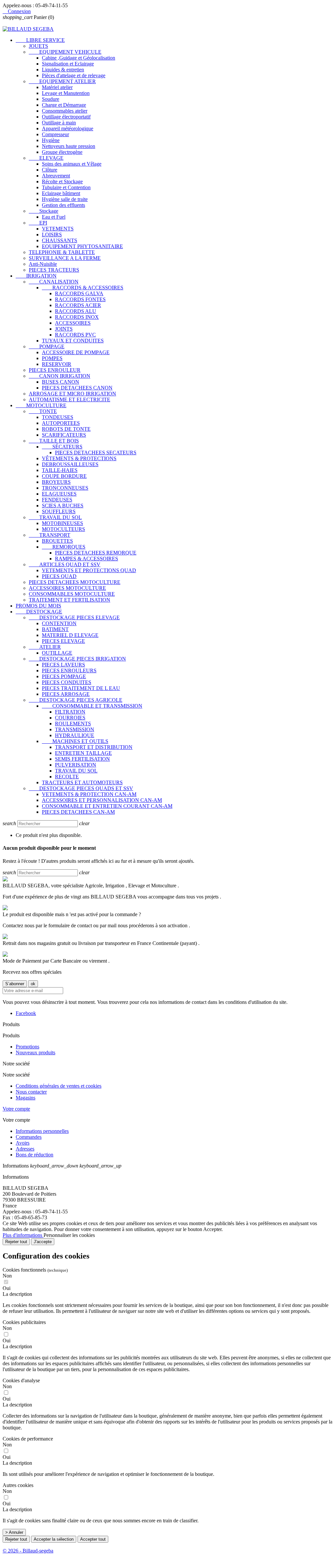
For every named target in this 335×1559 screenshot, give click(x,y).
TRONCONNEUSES (65, 488)
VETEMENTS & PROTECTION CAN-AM (89, 794)
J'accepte (43, 1241)
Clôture (49, 169)
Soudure (50, 99)
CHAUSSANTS (59, 240)
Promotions (27, 1046)
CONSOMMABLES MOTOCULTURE (72, 594)
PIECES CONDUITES (66, 682)
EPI (38, 223)
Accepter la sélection (54, 1539)
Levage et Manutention (66, 93)
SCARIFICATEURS (64, 435)
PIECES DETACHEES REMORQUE (95, 552)
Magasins (25, 1097)
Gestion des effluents (63, 205)
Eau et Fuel (53, 217)
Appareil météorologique (67, 128)
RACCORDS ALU (75, 311)
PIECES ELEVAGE (63, 641)
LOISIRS (52, 234)
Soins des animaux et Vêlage (71, 164)
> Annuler (14, 1532)
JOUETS (38, 46)
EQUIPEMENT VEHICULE (65, 52)
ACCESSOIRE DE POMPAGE (76, 352)
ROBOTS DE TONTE (66, 429)
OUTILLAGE (57, 653)
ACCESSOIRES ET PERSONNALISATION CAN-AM (102, 800)
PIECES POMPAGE (64, 676)
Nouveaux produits (35, 1052)
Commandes (29, 1137)
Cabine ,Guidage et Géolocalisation (78, 58)
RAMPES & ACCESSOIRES (86, 558)
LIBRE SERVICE (40, 40)
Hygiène (51, 140)
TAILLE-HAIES (60, 470)
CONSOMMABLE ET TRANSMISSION (92, 706)
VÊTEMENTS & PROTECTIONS (79, 458)
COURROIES (70, 717)
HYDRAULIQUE (74, 735)
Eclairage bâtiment (61, 193)
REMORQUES (63, 547)
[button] (167, 1294)
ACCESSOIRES (73, 323)
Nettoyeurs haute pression (68, 146)
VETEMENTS (58, 228)
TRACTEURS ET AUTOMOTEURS (82, 782)
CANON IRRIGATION (59, 376)
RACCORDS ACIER (78, 305)
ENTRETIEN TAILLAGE (83, 753)
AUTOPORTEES (61, 423)
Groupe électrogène (62, 152)
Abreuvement (56, 175)
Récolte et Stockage (62, 181)
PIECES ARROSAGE (66, 694)
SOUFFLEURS (59, 511)
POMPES (52, 358)
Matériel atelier (57, 87)
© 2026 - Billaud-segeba (28, 1550)
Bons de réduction (34, 1154)
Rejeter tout (16, 1241)
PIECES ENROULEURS (69, 670)
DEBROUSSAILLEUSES (70, 464)
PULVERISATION (75, 765)
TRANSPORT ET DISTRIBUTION (93, 747)
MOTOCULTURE (41, 405)
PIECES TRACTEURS (54, 270)
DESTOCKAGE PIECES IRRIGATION (77, 659)
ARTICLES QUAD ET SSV (64, 564)
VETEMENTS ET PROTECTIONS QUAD (89, 570)
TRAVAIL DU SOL (55, 517)
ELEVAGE (46, 158)
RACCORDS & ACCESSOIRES (82, 287)
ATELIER (45, 647)
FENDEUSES (57, 499)
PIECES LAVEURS (63, 664)
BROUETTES (57, 541)
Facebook (26, 1013)
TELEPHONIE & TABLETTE (62, 252)
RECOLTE (67, 776)
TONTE (43, 411)
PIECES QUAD (59, 576)
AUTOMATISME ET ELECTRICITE (69, 399)
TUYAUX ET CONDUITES (73, 340)
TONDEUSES (57, 417)
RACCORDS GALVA (79, 293)
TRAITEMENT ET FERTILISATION (69, 600)
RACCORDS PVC (75, 334)
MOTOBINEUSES (62, 523)
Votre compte (16, 1109)
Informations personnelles (42, 1131)
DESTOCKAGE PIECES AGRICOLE (75, 700)
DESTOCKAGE (39, 611)
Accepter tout (93, 1539)
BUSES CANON (60, 382)
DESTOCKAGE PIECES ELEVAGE (74, 617)
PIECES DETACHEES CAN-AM (78, 812)
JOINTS (64, 329)
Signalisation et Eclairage (68, 63)
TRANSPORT (49, 535)
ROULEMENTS (73, 723)
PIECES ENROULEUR (54, 370)
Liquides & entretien (63, 69)
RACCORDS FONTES (80, 299)
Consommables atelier (64, 111)
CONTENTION (59, 623)
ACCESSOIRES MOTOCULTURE (67, 588)
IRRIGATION (36, 276)
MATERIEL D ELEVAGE (70, 635)
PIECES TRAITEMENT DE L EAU (81, 688)
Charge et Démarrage (64, 105)
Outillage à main (59, 122)
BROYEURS (56, 482)
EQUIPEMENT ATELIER (62, 81)
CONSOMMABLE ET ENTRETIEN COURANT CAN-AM (107, 806)
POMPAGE (46, 346)
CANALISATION (54, 281)
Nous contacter (31, 1092)
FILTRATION (70, 712)
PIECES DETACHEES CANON (77, 387)
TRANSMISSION (74, 729)
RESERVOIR (56, 364)
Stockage (43, 211)
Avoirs (22, 1143)
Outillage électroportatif (66, 116)
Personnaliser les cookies (69, 1235)
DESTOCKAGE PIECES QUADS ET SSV (81, 788)
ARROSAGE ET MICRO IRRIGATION (72, 393)
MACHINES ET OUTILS (75, 741)
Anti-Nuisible (43, 264)
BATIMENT (55, 629)
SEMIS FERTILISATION (82, 759)
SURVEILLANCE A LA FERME (65, 258)
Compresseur (55, 134)
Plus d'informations (23, 1235)
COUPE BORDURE (64, 476)
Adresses (25, 1148)
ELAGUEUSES (59, 494)
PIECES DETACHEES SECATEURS (95, 452)
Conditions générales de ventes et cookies (58, 1086)
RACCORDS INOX (77, 317)
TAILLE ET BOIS (54, 441)
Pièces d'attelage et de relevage (73, 75)
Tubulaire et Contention (66, 187)
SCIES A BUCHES (62, 505)
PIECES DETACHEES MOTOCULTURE (74, 582)
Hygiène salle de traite (65, 199)
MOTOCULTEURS (63, 529)
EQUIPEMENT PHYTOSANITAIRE (82, 246)
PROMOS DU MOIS (38, 605)
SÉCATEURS (62, 446)
